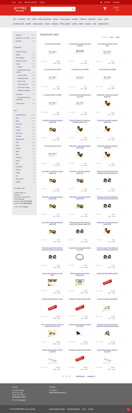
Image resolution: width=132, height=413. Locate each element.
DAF (17, 118)
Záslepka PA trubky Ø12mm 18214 (80, 350)
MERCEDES (20, 139)
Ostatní (18, 55)
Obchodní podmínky (30, 2)
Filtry (28, 19)
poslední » (91, 376)
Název (118, 37)
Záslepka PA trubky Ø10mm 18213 (80, 299)
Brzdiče (20, 67)
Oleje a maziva (65, 19)
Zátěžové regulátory (24, 90)
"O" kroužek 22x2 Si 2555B (80, 69)
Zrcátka (74, 23)
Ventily (18, 64)
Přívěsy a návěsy (65, 23)
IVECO (18, 127)
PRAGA (18, 170)
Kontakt (42, 2)
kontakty (22, 400)
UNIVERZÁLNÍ (21, 115)
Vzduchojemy (20, 103)
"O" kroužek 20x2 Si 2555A (52, 69)
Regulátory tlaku (23, 78)
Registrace (116, 2)
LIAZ (17, 145)
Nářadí (81, 23)
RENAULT (19, 133)
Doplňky (28, 23)
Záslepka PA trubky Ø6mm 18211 (107, 273)
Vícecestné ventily (23, 87)
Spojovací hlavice (21, 61)
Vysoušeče (19, 94)
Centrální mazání (18, 23)
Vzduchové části (103, 23)
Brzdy (15, 19)
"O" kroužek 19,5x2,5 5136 (52, 146)
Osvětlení (75, 19)
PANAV (18, 182)
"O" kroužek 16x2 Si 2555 (52, 44)
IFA (17, 176)
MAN (17, 121)
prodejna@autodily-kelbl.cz (57, 392)
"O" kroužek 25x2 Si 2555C (107, 69)
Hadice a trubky (38, 23)
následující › (80, 376)
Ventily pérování (23, 84)
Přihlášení (107, 2)
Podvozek (83, 19)
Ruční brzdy (21, 81)
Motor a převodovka (45, 19)
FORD (18, 173)
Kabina (34, 19)
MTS (17, 154)
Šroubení (88, 23)
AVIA (17, 142)
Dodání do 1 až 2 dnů (22, 38)
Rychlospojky (20, 58)
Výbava (99, 19)
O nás (20, 2)
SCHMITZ (19, 167)
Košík (117, 10)
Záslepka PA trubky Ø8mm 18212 (52, 299)
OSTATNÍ (19, 124)
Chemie (47, 23)
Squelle (32, 409)
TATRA (18, 148)
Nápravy (56, 19)
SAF (17, 164)
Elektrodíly (22, 19)
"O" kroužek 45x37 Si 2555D (52, 95)
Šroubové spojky (21, 52)
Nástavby (55, 23)
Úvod (14, 2)
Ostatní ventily (22, 75)
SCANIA (18, 136)
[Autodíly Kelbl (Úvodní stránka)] (19, 9)
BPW (17, 151)
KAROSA (19, 157)
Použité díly (91, 19)
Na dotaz (19, 41)
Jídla (94, 23)
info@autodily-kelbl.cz (19, 397)
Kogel (18, 160)
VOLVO (18, 130)
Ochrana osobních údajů (57, 409)
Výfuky (106, 19)
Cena (111, 37)
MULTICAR (19, 179)
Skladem (18, 35)
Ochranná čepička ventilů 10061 (107, 299)
